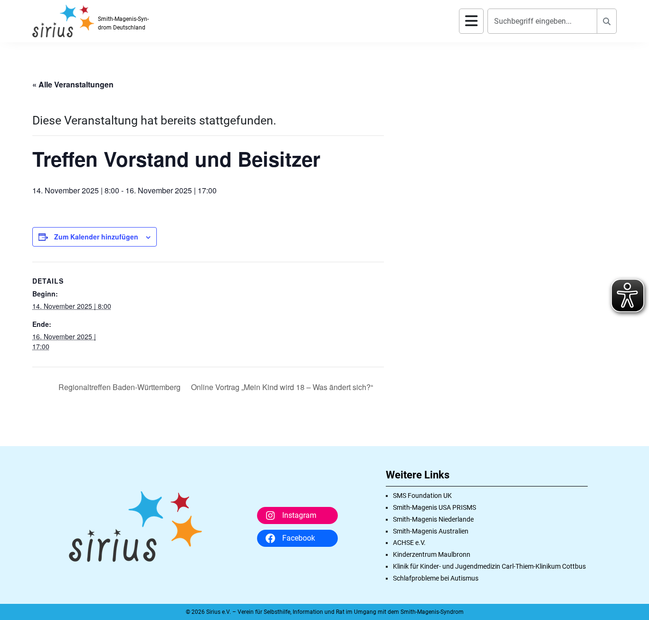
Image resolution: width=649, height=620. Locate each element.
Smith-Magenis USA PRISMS (434, 507)
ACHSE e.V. (409, 542)
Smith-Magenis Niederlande (433, 519)
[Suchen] (607, 21)
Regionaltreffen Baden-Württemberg (119, 387)
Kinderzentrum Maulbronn (431, 554)
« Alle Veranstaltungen (73, 84)
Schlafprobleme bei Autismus (435, 578)
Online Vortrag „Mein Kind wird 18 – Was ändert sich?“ (283, 387)
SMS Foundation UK (422, 495)
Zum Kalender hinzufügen (96, 236)
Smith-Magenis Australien (430, 531)
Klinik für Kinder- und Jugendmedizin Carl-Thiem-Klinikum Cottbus (489, 566)
